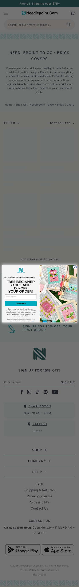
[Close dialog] (74, 267)
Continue (21, 304)
